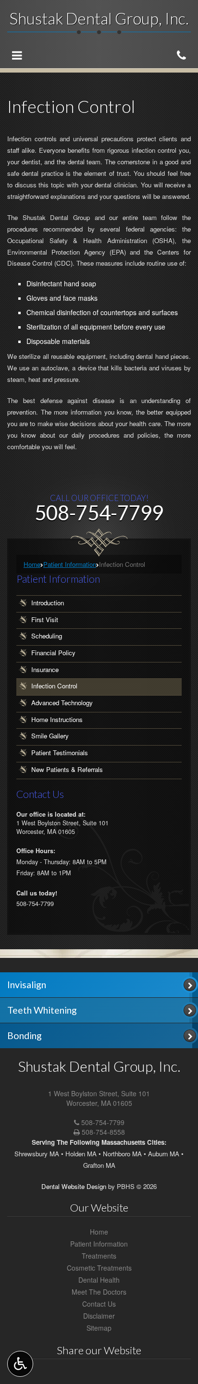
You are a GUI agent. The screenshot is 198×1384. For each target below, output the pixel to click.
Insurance (45, 669)
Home (32, 564)
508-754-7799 (102, 1122)
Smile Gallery (50, 736)
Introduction (47, 602)
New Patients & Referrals (67, 769)
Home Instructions (57, 719)
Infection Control (54, 686)
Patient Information (69, 564)
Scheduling (46, 636)
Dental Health (99, 1280)
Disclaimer (99, 1316)
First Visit (44, 619)
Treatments (99, 1256)
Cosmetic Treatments (99, 1268)
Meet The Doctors (99, 1292)
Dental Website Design (73, 1186)
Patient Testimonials (59, 753)
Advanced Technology (62, 702)
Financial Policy (53, 652)
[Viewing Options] (20, 1364)
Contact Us (99, 1304)
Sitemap (99, 1328)
